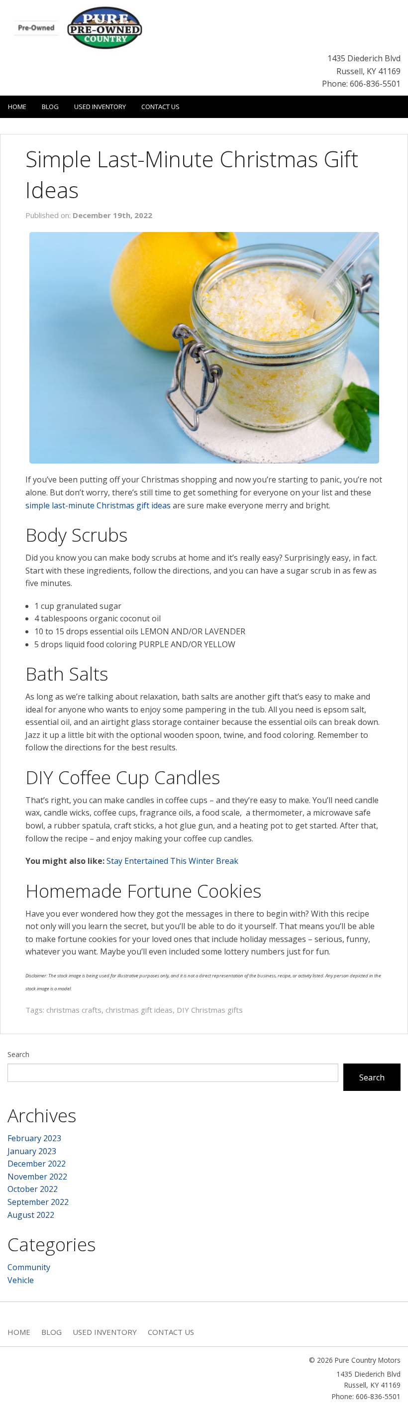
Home (17, 106)
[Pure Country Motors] (82, 27)
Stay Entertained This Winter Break (172, 860)
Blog (50, 106)
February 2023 (34, 1138)
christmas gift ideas (139, 1010)
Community (28, 1267)
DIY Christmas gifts (210, 1010)
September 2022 (38, 1201)
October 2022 (32, 1189)
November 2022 (37, 1176)
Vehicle (20, 1280)
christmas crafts (74, 1010)
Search (18, 1054)
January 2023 (31, 1151)
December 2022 (36, 1163)
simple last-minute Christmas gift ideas (98, 505)
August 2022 (30, 1214)
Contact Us (160, 106)
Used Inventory (100, 106)
